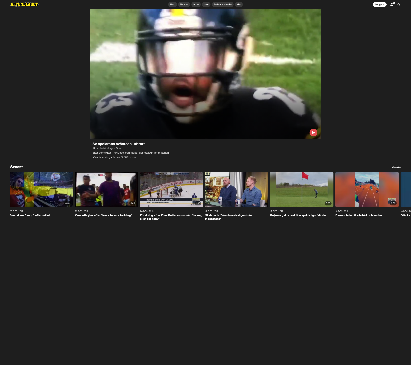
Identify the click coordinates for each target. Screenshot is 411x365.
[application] (205, 74)
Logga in (379, 4)
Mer (239, 4)
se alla (396, 166)
